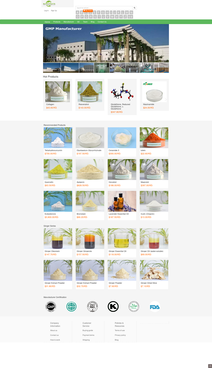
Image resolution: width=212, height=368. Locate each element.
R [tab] (91, 17)
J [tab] (114, 12)
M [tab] (127, 12)
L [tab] (122, 12)
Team (85, 21)
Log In (46, 10)
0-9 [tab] (130, 17)
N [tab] (131, 12)
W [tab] (112, 17)
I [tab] (111, 12)
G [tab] (103, 12)
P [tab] (82, 17)
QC (78, 21)
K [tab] (118, 12)
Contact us (54, 333)
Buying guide (88, 328)
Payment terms (88, 333)
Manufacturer (69, 21)
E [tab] (94, 12)
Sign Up (54, 10)
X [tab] (117, 17)
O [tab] (78, 17)
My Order (88, 10)
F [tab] (98, 12)
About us (53, 328)
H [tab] (107, 12)
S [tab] (95, 17)
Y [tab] (121, 17)
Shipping (86, 337)
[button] (46, 97)
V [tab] (108, 17)
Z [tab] (125, 17)
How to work (55, 337)
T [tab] (99, 17)
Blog (92, 21)
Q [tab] (86, 17)
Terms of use (120, 328)
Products (56, 21)
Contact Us (102, 21)
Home (47, 21)
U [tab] (103, 17)
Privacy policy (120, 333)
